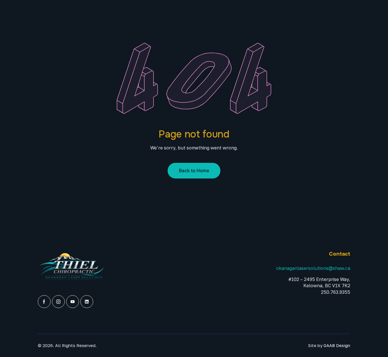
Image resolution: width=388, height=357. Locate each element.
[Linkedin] (86, 301)
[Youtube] (72, 301)
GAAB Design (337, 345)
